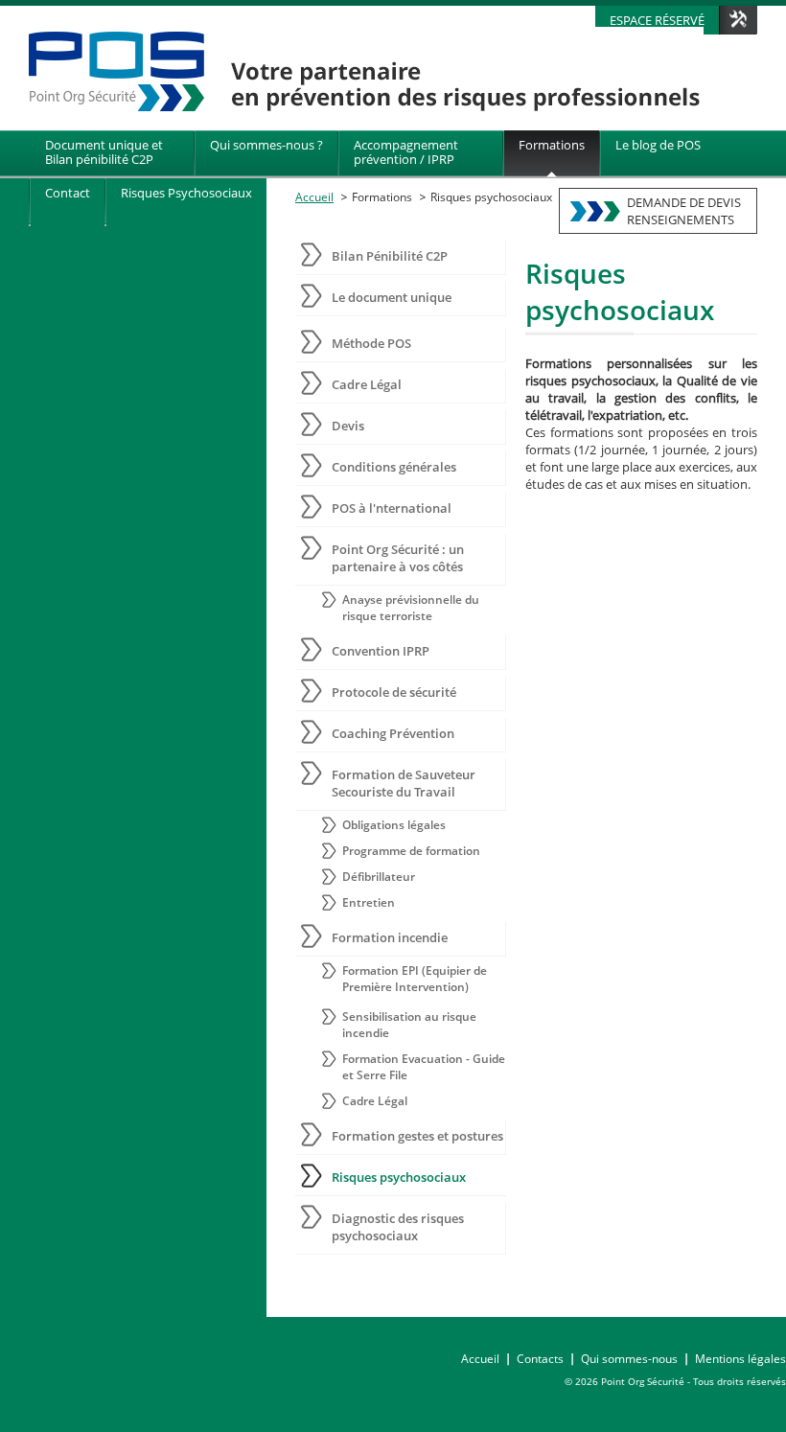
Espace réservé (657, 20)
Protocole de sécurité (394, 692)
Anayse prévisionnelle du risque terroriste (410, 607)
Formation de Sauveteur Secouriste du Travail (403, 783)
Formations (552, 144)
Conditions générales (394, 466)
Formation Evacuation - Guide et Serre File (423, 1067)
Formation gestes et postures (417, 1135)
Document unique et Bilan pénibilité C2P (104, 152)
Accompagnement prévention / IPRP (406, 152)
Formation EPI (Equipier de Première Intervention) (414, 978)
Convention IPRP (380, 650)
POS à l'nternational (391, 508)
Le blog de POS (658, 144)
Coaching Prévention (393, 733)
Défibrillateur (378, 876)
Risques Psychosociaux (186, 192)
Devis (348, 425)
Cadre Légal (367, 384)
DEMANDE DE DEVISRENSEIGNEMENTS (684, 211)
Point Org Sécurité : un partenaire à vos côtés (398, 558)
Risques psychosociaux (491, 197)
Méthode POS (371, 343)
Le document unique (391, 297)
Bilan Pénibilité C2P (390, 256)
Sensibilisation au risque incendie (409, 1024)
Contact (67, 192)
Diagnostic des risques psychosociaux (398, 1227)
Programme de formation (411, 851)
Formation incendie (390, 937)
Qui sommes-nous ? (266, 144)
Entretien (368, 902)
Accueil (314, 197)
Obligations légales (394, 825)
